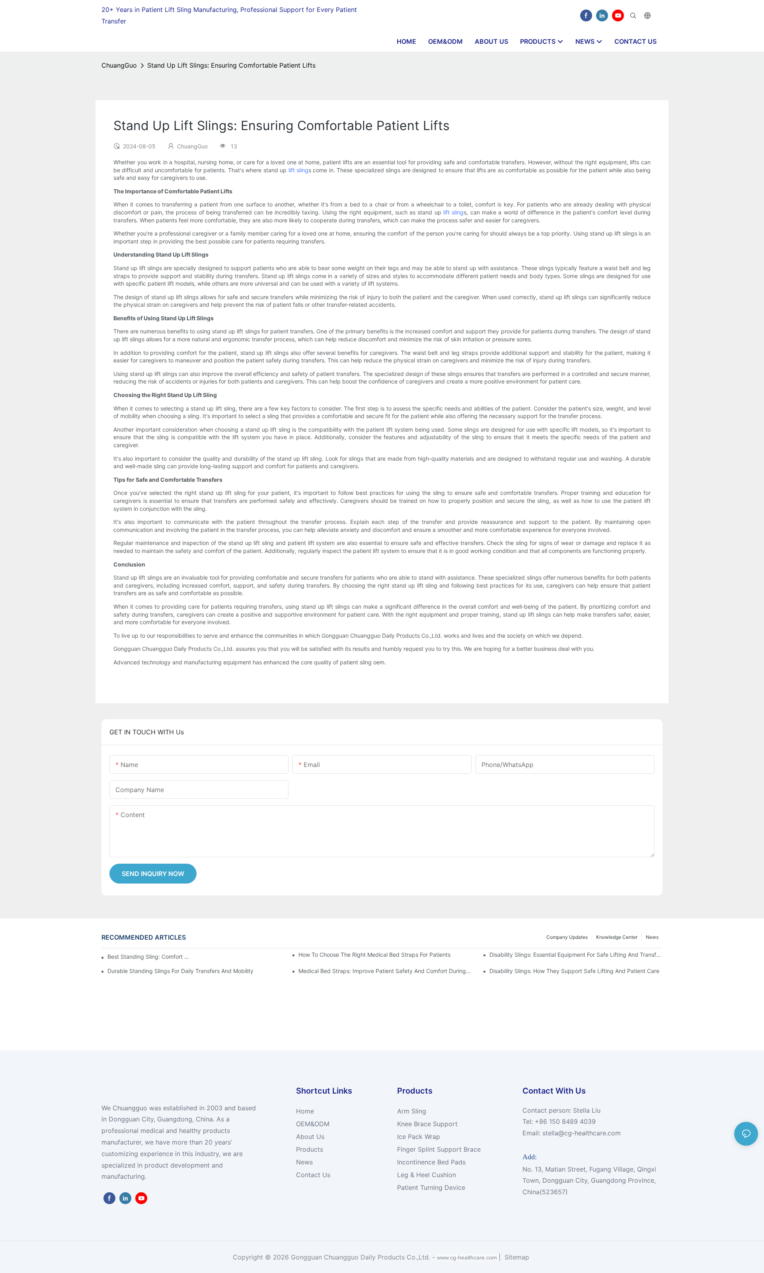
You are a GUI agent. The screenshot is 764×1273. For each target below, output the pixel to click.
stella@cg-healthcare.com (581, 1133)
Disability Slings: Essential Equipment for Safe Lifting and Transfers (576, 954)
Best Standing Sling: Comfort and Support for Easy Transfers (149, 956)
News (652, 937)
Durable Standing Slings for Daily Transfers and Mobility (180, 970)
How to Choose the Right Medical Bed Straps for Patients (374, 954)
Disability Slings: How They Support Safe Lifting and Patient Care (574, 970)
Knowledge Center (616, 937)
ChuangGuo (119, 65)
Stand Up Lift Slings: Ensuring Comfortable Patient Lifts (231, 65)
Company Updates (567, 937)
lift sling (298, 170)
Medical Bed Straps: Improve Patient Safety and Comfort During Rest (385, 970)
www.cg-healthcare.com (468, 1257)
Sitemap (516, 1257)
